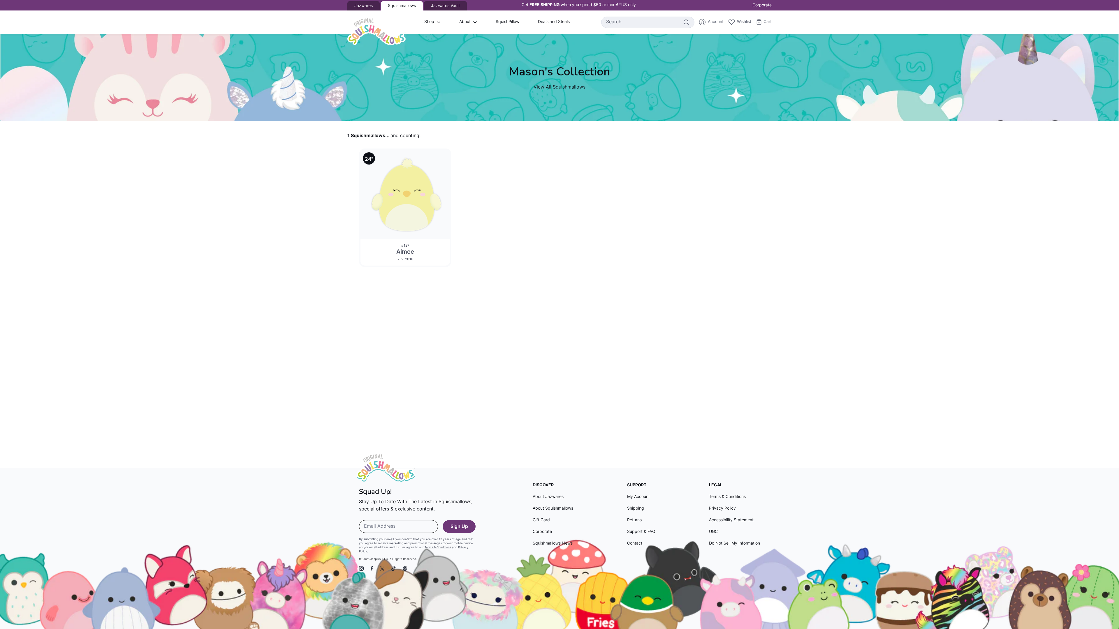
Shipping (635, 508)
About (465, 22)
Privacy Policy (722, 508)
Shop (429, 22)
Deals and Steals (554, 22)
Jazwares (363, 6)
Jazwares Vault (445, 6)
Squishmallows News (553, 543)
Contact (634, 543)
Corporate (762, 5)
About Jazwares (548, 497)
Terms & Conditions (438, 547)
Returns (634, 520)
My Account (638, 497)
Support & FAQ (641, 532)
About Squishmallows (553, 508)
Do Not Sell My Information (734, 543)
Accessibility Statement (731, 520)
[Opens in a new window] (361, 568)
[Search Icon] (686, 22)
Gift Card (541, 520)
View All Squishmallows (559, 87)
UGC (713, 532)
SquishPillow (507, 22)
